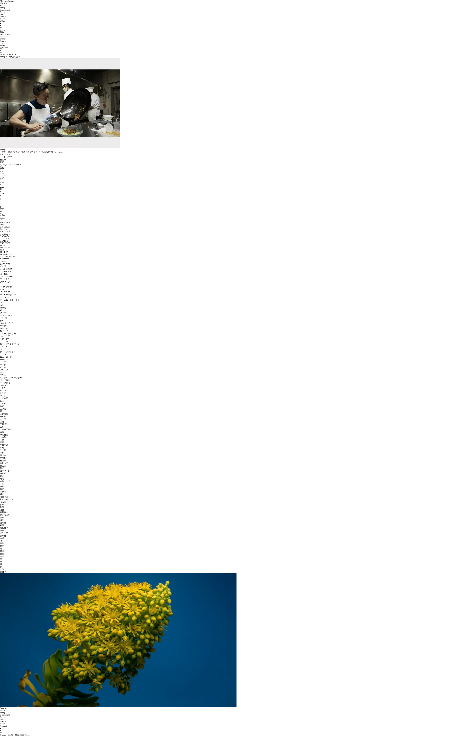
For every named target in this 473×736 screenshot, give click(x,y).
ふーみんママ (6, 157)
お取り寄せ (5, 264)
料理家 (3, 160)
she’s (2, 250)
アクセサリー (6, 279)
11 (1, 189)
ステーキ (4, 341)
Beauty (3, 218)
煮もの (3, 502)
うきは (3, 261)
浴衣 (2, 494)
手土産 (3, 450)
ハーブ (3, 362)
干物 (2, 440)
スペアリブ (5, 346)
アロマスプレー (7, 282)
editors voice (5, 222)
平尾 (2, 442)
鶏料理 (3, 572)
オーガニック (6, 297)
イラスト (4, 289)
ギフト (3, 310)
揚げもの (4, 455)
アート (3, 284)
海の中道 (4, 497)
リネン (3, 391)
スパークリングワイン (10, 344)
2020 (2, 209)
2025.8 (2, 173)
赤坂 (2, 538)
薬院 (2, 530)
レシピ (3, 393)
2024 (2, 178)
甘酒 (2, 507)
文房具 (3, 458)
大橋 (2, 422)
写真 (2, 406)
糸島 (2, 520)
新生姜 (3, 466)
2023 (2, 182)
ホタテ (3, 372)
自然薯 (3, 523)
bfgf (1, 220)
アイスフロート (7, 277)
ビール (3, 367)
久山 (2, 401)
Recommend (5, 10)
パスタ (3, 365)
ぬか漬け (4, 266)
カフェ (3, 302)
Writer (2, 21)
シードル (4, 328)
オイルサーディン (8, 295)
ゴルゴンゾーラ (7, 323)
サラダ (3, 326)
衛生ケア (4, 533)
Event (2, 14)
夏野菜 (3, 416)
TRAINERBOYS (7, 254)
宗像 (2, 432)
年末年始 (4, 445)
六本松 (3, 403)
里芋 (2, 543)
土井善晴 (4, 414)
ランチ (3, 388)
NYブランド (5, 238)
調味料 (3, 536)
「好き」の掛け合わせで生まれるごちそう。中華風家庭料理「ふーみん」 (32, 152)
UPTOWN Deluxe (7, 256)
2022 (2, 187)
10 (1, 191)
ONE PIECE (5, 243)
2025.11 (3, 171)
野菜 (2, 546)
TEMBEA (4, 252)
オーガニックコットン (10, 300)
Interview (3, 229)
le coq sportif (5, 234)
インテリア (5, 292)
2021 (2, 193)
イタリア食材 (6, 287)
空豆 (2, 517)
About (2, 19)
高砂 (2, 556)
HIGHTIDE (5, 227)
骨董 (2, 554)
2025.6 (2, 176)
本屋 (2, 484)
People (2, 12)
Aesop (2, 216)
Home (2, 5)
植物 (2, 489)
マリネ (3, 375)
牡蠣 (2, 505)
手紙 (2, 453)
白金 (2, 510)
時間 (2, 479)
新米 (2, 468)
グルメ (3, 321)
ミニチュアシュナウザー (11, 378)
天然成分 (4, 424)
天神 (2, 427)
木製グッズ (5, 481)
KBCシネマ (5, 154)
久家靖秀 (4, 398)
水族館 (3, 492)
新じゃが (4, 463)
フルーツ (4, 370)
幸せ (2, 448)
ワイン (3, 396)
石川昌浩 (4, 512)
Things (2, 8)
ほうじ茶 (4, 274)
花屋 (2, 525)
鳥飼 (2, 569)
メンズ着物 (5, 380)
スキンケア (5, 336)
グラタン (4, 318)
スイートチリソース (9, 334)
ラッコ (3, 385)
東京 (2, 486)
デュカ (3, 354)
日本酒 (3, 473)
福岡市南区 (5, 515)
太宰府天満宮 (6, 429)
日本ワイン (5, 471)
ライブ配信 (5, 383)
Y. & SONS (4, 259)
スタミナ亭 (5, 339)
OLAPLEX (4, 241)
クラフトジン (6, 315)
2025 (2, 169)
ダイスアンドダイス (9, 352)
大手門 (3, 419)
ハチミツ (4, 359)
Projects (3, 17)
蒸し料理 (4, 528)
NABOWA (4, 236)
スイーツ (4, 331)
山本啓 (3, 437)
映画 (2, 162)
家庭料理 (4, 435)
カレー (3, 305)
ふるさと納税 (6, 269)
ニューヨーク (6, 357)
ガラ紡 (3, 308)
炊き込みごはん (7, 499)
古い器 (3, 409)
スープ (3, 349)
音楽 (2, 551)
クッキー (4, 313)
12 (1, 196)
